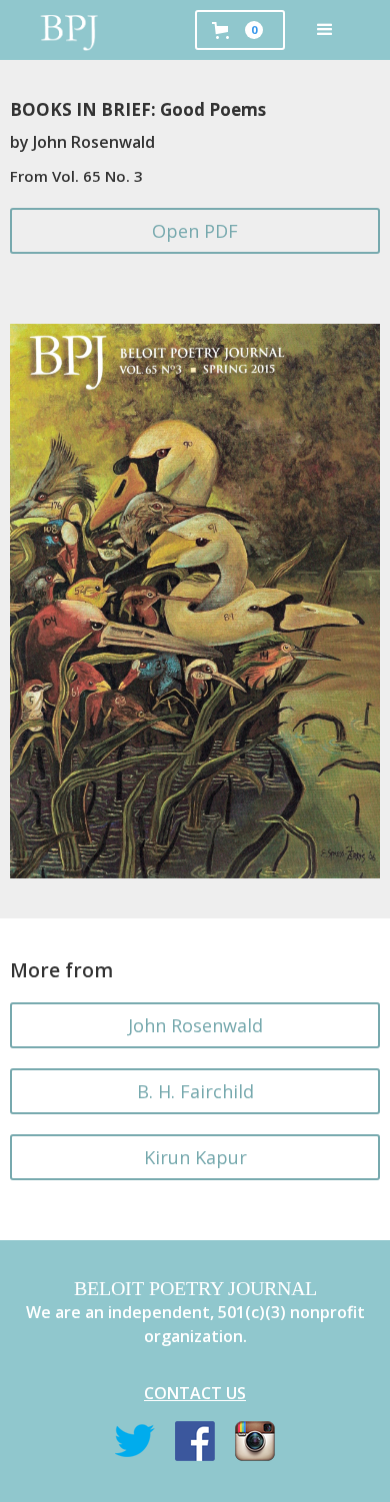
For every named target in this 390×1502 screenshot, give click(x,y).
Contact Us (195, 1393)
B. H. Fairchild (195, 1091)
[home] (70, 30)
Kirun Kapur (195, 1157)
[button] (325, 30)
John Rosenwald (195, 1025)
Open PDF (195, 231)
